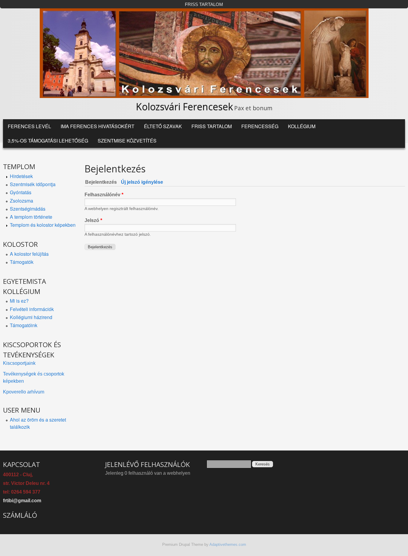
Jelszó (93, 220)
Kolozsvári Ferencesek (184, 106)
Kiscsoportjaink (19, 363)
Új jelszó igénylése (142, 182)
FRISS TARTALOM (204, 4)
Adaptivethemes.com (227, 544)
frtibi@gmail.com (22, 500)
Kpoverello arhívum (23, 391)
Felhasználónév (104, 194)
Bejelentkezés (102, 182)
